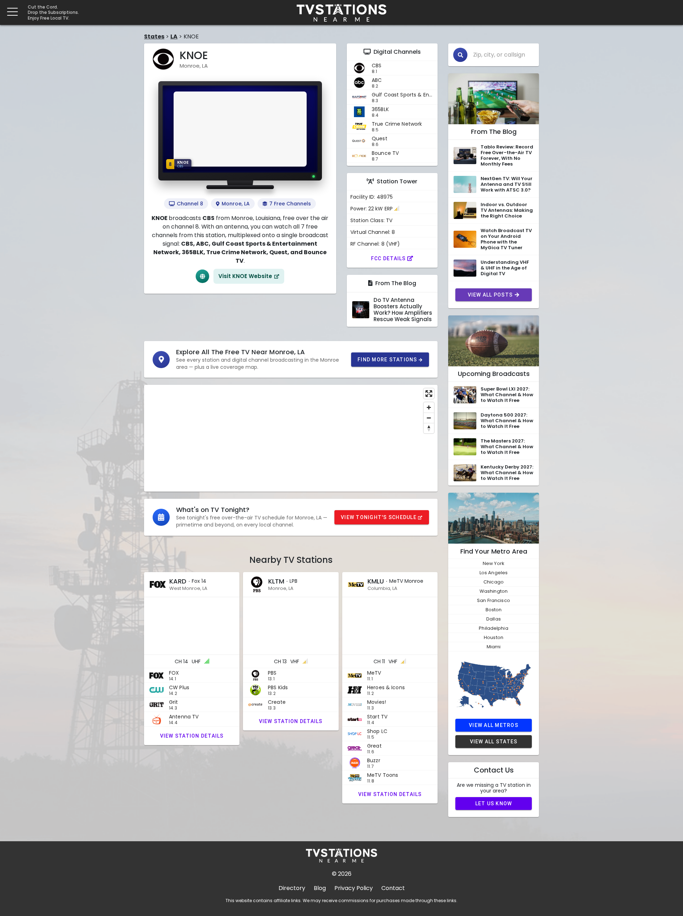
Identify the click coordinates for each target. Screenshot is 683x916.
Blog (320, 888)
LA (174, 36)
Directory (292, 888)
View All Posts (490, 295)
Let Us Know (493, 803)
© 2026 (341, 874)
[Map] (291, 438)
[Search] (460, 55)
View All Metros (493, 725)
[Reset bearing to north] (429, 428)
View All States (494, 741)
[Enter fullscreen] (429, 393)
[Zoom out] (429, 418)
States (154, 36)
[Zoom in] (429, 407)
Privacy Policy (353, 888)
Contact (393, 888)
